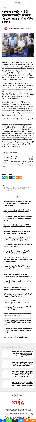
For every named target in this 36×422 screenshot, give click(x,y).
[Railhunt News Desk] (6, 163)
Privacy (8, 410)
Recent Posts (12, 152)
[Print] (17, 177)
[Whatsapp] (6, 177)
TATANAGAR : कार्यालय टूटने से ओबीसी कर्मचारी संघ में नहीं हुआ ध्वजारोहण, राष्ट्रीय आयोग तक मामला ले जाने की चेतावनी (18, 218)
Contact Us (28, 410)
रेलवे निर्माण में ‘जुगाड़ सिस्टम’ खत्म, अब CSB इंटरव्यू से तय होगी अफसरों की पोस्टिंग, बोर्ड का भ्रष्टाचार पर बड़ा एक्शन (17, 322)
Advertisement (13, 409)
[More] (20, 177)
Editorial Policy (28, 409)
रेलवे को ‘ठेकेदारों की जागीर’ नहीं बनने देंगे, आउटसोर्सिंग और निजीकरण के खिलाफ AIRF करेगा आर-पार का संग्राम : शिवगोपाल (17, 203)
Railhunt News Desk (15, 28)
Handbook (13, 410)
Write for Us (21, 409)
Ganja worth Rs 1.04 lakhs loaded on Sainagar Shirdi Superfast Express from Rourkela (16, 188)
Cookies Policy (20, 410)
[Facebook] (30, 159)
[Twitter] (32, 159)
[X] (10, 177)
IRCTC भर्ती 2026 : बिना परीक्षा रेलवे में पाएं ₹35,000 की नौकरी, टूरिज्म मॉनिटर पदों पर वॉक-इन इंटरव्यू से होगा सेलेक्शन (17, 268)
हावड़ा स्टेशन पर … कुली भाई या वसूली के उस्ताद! (16, 337)
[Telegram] (13, 177)
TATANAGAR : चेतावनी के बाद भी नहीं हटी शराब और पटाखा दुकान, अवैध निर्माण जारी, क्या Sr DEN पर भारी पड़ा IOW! (18, 330)
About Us (6, 409)
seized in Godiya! (7, 190)
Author (5, 152)
